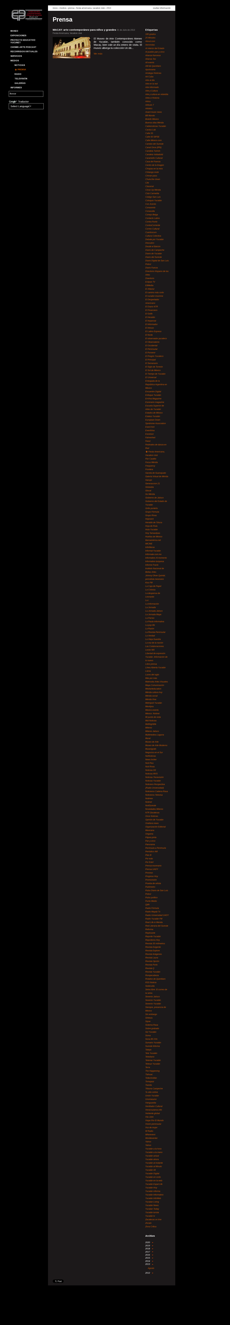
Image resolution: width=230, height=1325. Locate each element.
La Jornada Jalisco (154, 611)
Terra (147, 1067)
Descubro (149, 243)
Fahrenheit (150, 437)
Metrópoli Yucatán (153, 703)
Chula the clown (152, 179)
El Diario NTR (151, 306)
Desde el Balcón (152, 246)
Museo (14, 31)
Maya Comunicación (154, 685)
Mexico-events (152, 710)
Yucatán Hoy (151, 1188)
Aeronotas (150, 45)
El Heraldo (150, 317)
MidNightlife (150, 724)
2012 (148, 1273)
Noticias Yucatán (153, 781)
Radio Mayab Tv (152, 912)
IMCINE (148, 544)
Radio (17, 74)
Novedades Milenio (154, 809)
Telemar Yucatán (153, 1060)
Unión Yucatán (152, 1096)
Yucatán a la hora (153, 1149)
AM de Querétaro (153, 66)
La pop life (150, 625)
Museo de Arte (152, 742)
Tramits (148, 1085)
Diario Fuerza (151, 268)
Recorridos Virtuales (23, 51)
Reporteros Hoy (152, 940)
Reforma (149, 929)
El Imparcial (150, 321)
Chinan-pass (151, 176)
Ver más (98, 53)
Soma (148, 1035)
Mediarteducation (153, 689)
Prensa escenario (153, 866)
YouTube (25, 1319)
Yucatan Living (152, 1202)
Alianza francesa (153, 55)
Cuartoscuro (151, 232)
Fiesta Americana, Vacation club (90, 8)
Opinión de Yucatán (154, 820)
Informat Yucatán (153, 551)
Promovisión (151, 880)
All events (149, 62)
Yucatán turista (152, 1212)
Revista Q (149, 968)
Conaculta (150, 211)
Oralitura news (152, 823)
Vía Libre (149, 1117)
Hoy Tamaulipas (152, 533)
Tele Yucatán (151, 1053)
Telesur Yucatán (152, 1064)
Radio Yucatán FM (153, 919)
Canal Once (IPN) (153, 147)
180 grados (150, 34)
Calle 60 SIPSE (152, 137)
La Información (152, 604)
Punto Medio (151, 901)
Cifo (147, 183)
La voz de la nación (154, 643)
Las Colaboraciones (154, 646)
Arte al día (150, 80)
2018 (148, 1248)
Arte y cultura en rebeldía (156, 94)
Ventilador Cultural (153, 1106)
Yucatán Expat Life (153, 1184)
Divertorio (149, 278)
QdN (147, 904)
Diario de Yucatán (153, 253)
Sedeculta (150, 986)
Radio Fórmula (152, 908)
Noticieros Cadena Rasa (156, 791)
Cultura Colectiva (153, 236)
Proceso (149, 873)
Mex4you (149, 706)
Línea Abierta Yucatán (155, 667)
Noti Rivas (150, 766)
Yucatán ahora (152, 1159)
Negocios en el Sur (154, 752)
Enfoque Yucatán (153, 395)
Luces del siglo (152, 674)
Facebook (12, 1319)
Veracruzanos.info (153, 1110)
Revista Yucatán (152, 972)
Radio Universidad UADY (157, 915)
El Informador (151, 324)
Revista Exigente (153, 947)
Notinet (148, 802)
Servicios (16, 56)
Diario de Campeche (154, 250)
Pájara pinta (150, 837)
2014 (148, 1261)
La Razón (149, 628)
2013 (108, 8)
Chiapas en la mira (154, 168)
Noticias (19, 65)
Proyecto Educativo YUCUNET (22, 41)
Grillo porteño (151, 508)
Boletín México (152, 119)
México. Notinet (152, 713)
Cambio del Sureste (154, 144)
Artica (148, 101)
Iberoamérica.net (153, 540)
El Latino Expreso (153, 331)
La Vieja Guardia (153, 639)
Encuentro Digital (153, 391)
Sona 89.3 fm (151, 1039)
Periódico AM (151, 851)
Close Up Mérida (153, 190)
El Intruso (149, 328)
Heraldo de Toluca (153, 522)
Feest (147, 441)
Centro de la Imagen (154, 165)
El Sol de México (153, 370)
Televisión (20, 79)
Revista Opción (152, 961)
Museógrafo (150, 749)
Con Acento (150, 204)
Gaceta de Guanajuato (155, 473)
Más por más (151, 678)
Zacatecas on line (153, 1219)
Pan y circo (150, 841)
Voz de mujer (151, 1127)
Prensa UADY (151, 869)
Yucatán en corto (153, 1177)
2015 (148, 1258)
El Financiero (151, 310)
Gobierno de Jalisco (154, 498)
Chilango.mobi (152, 172)
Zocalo (148, 1223)
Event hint (149, 427)
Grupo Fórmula (152, 512)
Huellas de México (153, 536)
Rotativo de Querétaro (155, 979)
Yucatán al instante (154, 1163)
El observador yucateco (156, 338)
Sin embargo (151, 1014)
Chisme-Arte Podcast (23, 47)
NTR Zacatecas (152, 812)
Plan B (148, 855)
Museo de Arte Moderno (156, 745)
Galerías (19, 83)
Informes (16, 87)
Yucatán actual (152, 1156)
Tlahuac (149, 1074)
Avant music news (153, 112)
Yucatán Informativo (154, 1195)
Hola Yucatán (151, 529)
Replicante (150, 933)
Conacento (150, 207)
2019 (148, 1245)
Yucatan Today (152, 1209)
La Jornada (150, 607)
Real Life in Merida (154, 922)
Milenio (148, 728)
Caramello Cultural (154, 158)
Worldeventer (151, 1138)
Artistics (148, 108)
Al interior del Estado (154, 48)
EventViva (150, 430)
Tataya (148, 1050)
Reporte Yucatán (153, 936)
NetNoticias (150, 756)
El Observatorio (152, 342)
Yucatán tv (150, 1216)
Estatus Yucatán (152, 416)
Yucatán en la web (153, 1180)
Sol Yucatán (150, 1032)
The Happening (152, 1071)
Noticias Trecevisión (154, 777)
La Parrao (149, 618)
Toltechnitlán (151, 1078)
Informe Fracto (151, 565)
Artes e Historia (152, 98)
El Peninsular (151, 349)
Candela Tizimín (152, 151)
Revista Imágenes (153, 954)
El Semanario (151, 363)
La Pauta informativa (154, 621)
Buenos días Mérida (154, 122)
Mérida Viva (150, 699)
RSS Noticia (150, 982)
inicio (55, 8)
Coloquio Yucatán (153, 200)
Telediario (149, 1057)
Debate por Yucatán (154, 239)
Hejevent (149, 519)
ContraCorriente (152, 225)
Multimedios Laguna (154, 735)
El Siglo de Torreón (154, 367)
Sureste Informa (152, 1046)
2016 (148, 1255)
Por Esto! (149, 862)
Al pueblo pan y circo (155, 52)
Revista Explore (152, 950)
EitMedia (149, 285)
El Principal (150, 360)
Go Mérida (150, 494)
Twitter (19, 1319)
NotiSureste (150, 805)
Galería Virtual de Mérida (156, 476)
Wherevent (150, 1134)
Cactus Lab (150, 130)
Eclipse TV (150, 282)
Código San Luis (153, 197)
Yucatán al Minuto (153, 1166)
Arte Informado (152, 87)
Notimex (149, 798)
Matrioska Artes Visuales (156, 682)
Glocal (148, 490)
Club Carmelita (152, 193)
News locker (151, 759)
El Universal (150, 377)
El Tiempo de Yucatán (155, 374)
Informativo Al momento (156, 558)
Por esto (149, 858)
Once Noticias (151, 816)
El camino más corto (154, 292)
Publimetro (150, 887)
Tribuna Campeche (154, 1088)
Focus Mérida (151, 462)
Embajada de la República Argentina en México (156, 384)
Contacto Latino (152, 218)
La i (147, 600)
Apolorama (150, 69)
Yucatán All (150, 1170)
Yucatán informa (152, 1191)
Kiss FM (149, 582)
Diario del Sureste (153, 257)
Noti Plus (149, 763)
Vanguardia (150, 1103)
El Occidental (151, 345)
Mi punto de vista (153, 717)
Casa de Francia (152, 161)
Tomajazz (149, 1081)
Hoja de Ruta (151, 526)
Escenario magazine (154, 402)
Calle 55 (149, 133)
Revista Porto (151, 965)
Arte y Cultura (151, 91)
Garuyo (148, 480)
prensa (71, 8)
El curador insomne (154, 296)
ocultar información (162, 8)
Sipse (148, 1021)
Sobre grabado (152, 1028)
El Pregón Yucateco (154, 356)
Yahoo (148, 1142)
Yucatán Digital (152, 1173)
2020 (148, 1242)
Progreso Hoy (151, 876)
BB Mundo (150, 115)
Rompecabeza (152, 975)
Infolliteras (150, 547)
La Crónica (150, 590)
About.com (150, 41)
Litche (148, 671)
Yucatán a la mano (153, 1152)
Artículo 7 (149, 105)
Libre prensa (151, 664)
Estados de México (154, 413)
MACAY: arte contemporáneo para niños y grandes (84, 29)
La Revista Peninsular (155, 632)
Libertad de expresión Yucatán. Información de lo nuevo (156, 657)
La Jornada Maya (153, 614)
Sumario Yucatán (153, 1042)
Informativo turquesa (154, 561)
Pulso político (151, 897)
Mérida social (151, 696)
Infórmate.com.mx (153, 554)
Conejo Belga (151, 214)
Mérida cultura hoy (153, 692)
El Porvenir (150, 352)
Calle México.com (153, 140)
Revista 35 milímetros (155, 943)
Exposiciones (18, 35)
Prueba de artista (153, 883)
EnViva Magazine (153, 398)
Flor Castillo (150, 459)
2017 (148, 1252)
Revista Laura (151, 958)
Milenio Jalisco (152, 731)
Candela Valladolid (154, 154)
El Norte (149, 335)
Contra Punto (151, 222)
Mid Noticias (151, 720)
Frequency (150, 466)
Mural (148, 738)
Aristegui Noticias (153, 73)
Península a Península (155, 848)
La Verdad (150, 636)
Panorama (150, 844)
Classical (149, 186)
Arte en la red (151, 84)
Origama (149, 834)
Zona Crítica (150, 1226)
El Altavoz (149, 289)
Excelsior (149, 434)
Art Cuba (149, 76)
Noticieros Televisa (154, 795)
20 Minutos (150, 38)
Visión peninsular (153, 1124)
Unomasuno (151, 1099)
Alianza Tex (150, 59)
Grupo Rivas (151, 515)
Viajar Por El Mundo (154, 1120)
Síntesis (149, 1018)
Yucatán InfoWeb (153, 1198)
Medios (14, 60)
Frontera (149, 469)
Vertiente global (152, 1113)
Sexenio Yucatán (153, 1000)
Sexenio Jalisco (152, 996)
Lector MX (150, 650)
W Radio (149, 1131)
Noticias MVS (151, 774)
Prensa (22, 69)
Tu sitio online (151, 1092)
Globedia (149, 487)
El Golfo (149, 314)
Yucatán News (152, 1205)
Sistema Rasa (151, 1025)
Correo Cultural (152, 229)
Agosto (151, 1268)
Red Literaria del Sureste (156, 926)
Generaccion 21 (152, 483)
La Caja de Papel (153, 586)
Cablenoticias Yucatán (155, 126)
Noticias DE (150, 770)
